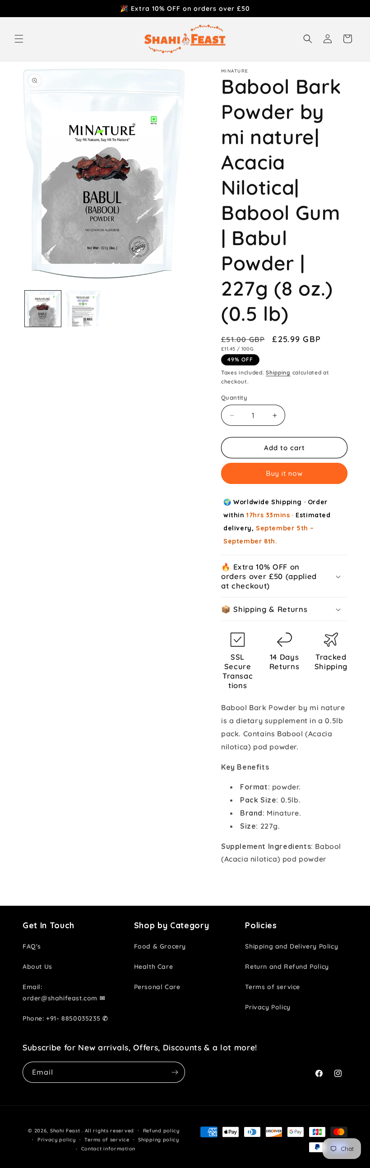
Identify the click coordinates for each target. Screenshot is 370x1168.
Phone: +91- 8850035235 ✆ (65, 1018)
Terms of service (272, 987)
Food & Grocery (160, 946)
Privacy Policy (267, 1007)
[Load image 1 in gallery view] (43, 309)
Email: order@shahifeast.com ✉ (64, 992)
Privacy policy (56, 1139)
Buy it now (284, 473)
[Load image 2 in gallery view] (83, 309)
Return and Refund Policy (286, 967)
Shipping (278, 372)
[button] (19, 39)
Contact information (108, 1148)
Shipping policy (158, 1139)
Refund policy (161, 1130)
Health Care (153, 967)
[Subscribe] (175, 1072)
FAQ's (32, 946)
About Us (37, 967)
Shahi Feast (65, 1130)
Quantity (234, 397)
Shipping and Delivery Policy (291, 946)
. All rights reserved (108, 1130)
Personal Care (157, 987)
